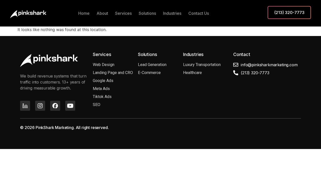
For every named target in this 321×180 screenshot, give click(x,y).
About (102, 13)
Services (123, 13)
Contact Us (198, 13)
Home (84, 13)
